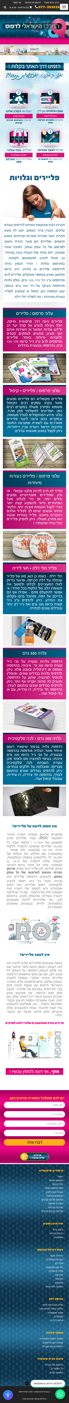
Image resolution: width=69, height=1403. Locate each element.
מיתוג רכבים (57, 1320)
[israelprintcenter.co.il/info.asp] (34, 1071)
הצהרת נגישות (55, 1203)
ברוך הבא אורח (51, 2)
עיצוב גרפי (58, 1230)
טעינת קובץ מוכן (54, 1192)
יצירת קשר (57, 1184)
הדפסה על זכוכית (54, 1365)
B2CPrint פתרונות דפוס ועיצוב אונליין (35, 1399)
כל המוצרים (57, 1369)
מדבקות (59, 1275)
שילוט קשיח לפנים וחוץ (51, 1309)
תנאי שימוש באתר (54, 1188)
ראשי (60, 1177)
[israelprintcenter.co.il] (34, 26)
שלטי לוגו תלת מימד (52, 1305)
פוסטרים (58, 1316)
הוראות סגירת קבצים (52, 1200)
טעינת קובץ (19, 116)
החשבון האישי (56, 1180)
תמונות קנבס (56, 1373)
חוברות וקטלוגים (54, 1259)
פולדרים (59, 1263)
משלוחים (58, 1237)
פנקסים (59, 1283)
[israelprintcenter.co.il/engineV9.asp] (50, 100)
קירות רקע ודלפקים (53, 1343)
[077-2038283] (34, 1155)
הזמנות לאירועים (54, 1287)
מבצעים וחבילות (55, 1196)
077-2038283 (50, 7)
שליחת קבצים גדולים (52, 1211)
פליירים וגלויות (55, 1271)
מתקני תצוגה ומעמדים (51, 1339)
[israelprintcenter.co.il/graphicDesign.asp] (50, 139)
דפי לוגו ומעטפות (54, 1267)
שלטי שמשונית (55, 1313)
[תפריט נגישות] (8, 1395)
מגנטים (59, 1279)
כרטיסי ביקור (56, 1256)
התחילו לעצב (50, 116)
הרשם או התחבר (33, 2)
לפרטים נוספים (50, 155)
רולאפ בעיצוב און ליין (53, 1346)
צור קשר (17, 2)
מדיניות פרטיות (55, 1207)
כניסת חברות (56, 1233)
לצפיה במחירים (18, 155)
